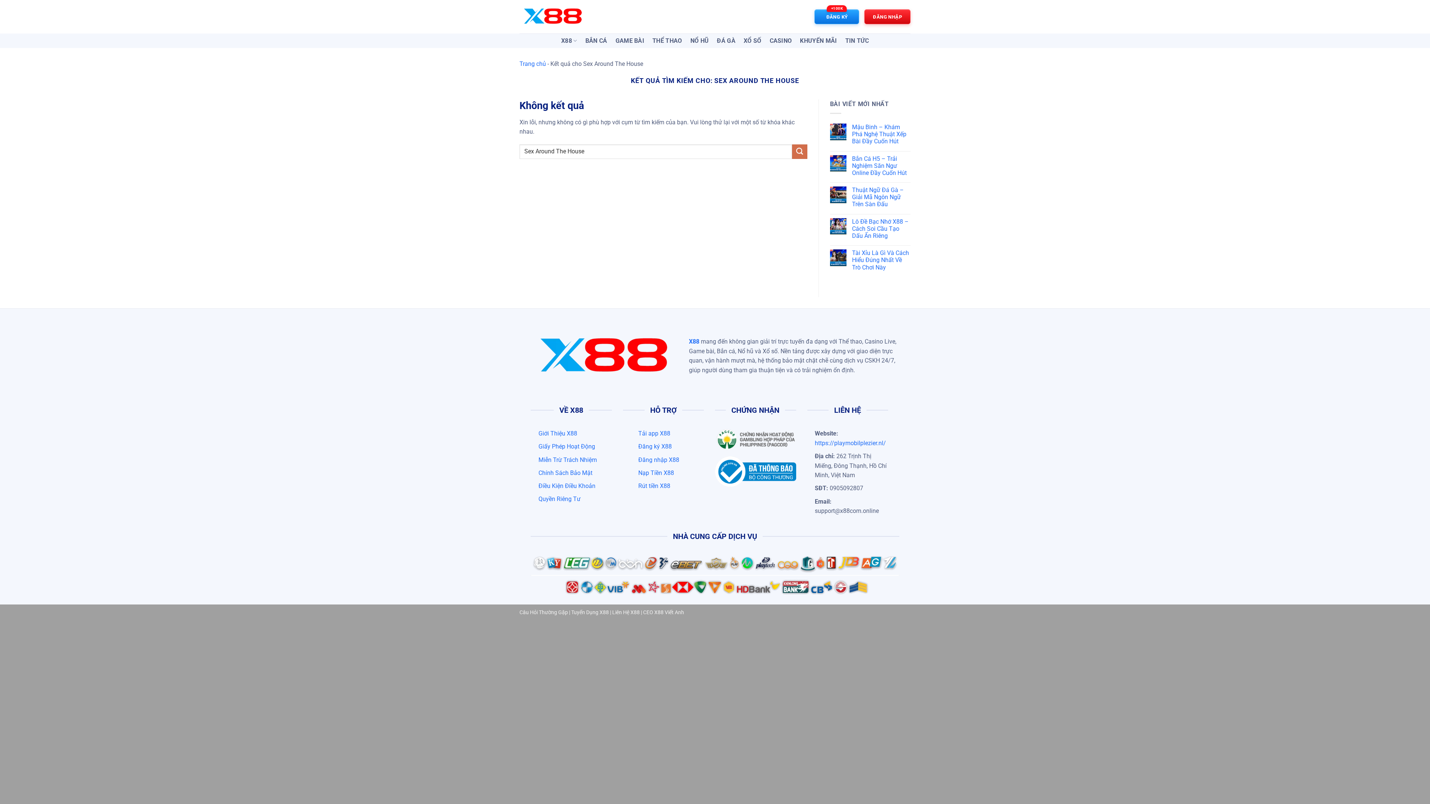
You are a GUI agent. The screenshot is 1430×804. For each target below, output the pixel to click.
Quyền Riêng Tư (559, 498)
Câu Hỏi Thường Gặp (543, 612)
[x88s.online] (556, 17)
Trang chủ (532, 63)
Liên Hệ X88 (626, 612)
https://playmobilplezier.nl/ (850, 443)
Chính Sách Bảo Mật (565, 472)
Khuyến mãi (818, 40)
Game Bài (630, 40)
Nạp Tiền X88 (656, 472)
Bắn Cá (596, 40)
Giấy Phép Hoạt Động (566, 446)
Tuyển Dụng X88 (590, 612)
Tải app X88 (654, 433)
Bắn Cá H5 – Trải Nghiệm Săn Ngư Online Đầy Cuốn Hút (879, 165)
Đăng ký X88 (655, 446)
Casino (781, 40)
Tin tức (857, 40)
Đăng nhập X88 (658, 459)
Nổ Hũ (699, 40)
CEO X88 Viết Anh (663, 612)
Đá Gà (726, 40)
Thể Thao (667, 40)
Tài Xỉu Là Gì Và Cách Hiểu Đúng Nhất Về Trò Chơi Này (880, 260)
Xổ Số (753, 40)
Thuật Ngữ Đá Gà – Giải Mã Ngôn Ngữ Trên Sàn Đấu (878, 197)
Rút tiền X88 (654, 485)
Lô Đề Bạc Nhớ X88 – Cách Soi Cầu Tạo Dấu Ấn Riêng (880, 228)
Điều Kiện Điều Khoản (566, 485)
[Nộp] (799, 151)
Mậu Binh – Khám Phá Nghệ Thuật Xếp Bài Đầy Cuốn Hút (879, 134)
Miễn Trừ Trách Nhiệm (567, 459)
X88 (566, 40)
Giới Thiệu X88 (557, 433)
